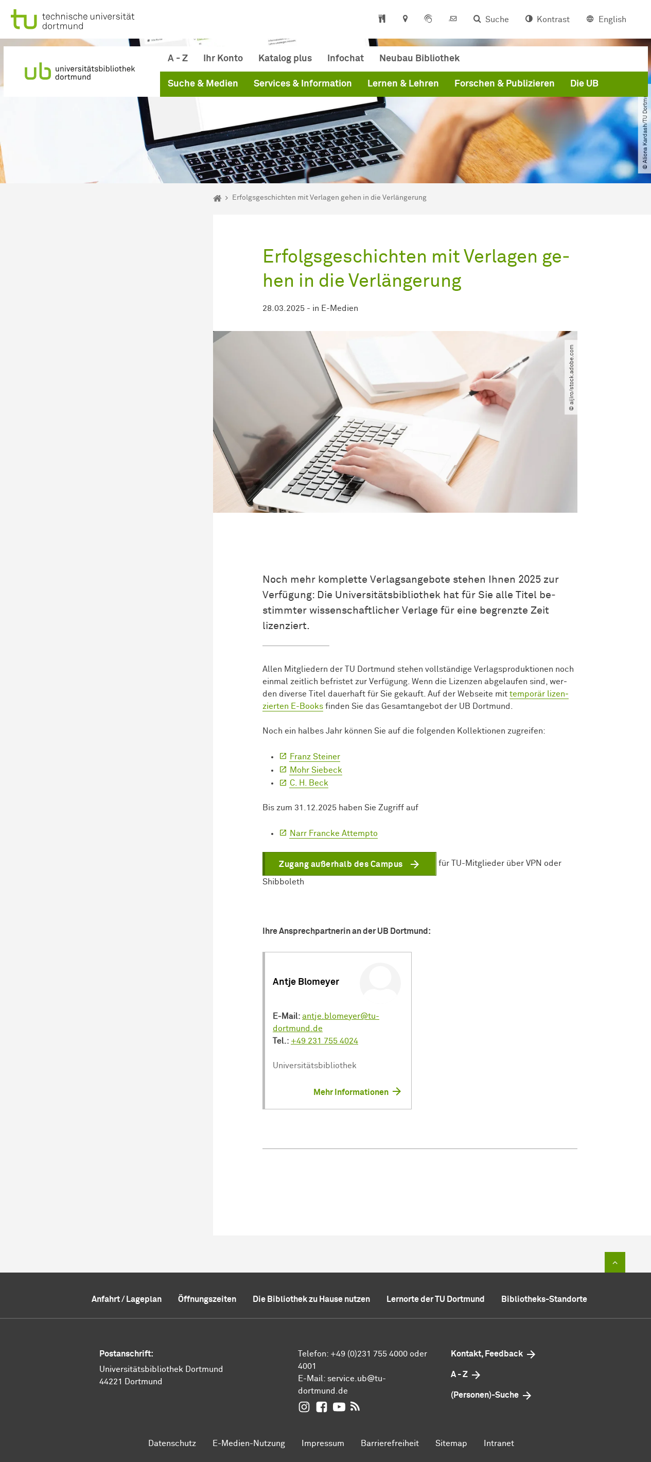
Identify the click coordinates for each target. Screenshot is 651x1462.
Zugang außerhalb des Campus (341, 864)
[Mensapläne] (382, 20)
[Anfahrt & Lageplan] (405, 20)
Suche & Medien (203, 84)
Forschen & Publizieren (504, 84)
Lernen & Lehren (403, 84)
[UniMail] (453, 20)
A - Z (178, 58)
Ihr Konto (223, 58)
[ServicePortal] (428, 20)
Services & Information (303, 84)
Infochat (345, 58)
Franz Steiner (315, 757)
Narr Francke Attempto (334, 833)
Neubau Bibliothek (419, 58)
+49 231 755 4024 (324, 1041)
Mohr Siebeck (316, 770)
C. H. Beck (309, 783)
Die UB (584, 84)
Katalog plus (285, 58)
